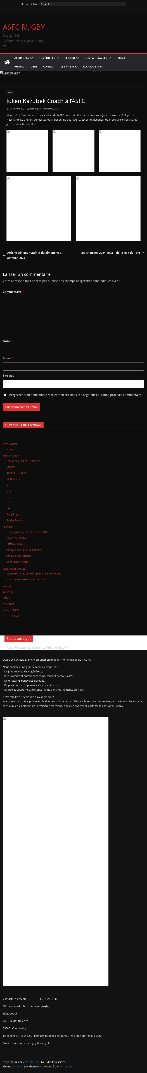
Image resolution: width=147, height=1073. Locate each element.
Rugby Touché (14, 520)
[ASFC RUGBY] (7, 62)
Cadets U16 (13, 478)
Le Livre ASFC (68, 66)
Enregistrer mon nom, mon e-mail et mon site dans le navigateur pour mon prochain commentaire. (75, 395)
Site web (8, 376)
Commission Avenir (18, 561)
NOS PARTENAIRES (95, 58)
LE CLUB (70, 58)
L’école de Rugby (16, 538)
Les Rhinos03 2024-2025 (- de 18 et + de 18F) (110, 253)
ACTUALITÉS (21, 58)
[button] (31, 57)
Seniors (10, 467)
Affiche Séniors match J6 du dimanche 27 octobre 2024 (35, 255)
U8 (8, 502)
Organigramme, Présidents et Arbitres (29, 532)
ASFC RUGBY (24, 27)
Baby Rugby (13, 514)
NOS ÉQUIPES (47, 58)
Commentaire (13, 292)
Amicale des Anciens (18, 555)
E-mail (8, 358)
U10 (8, 496)
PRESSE (121, 58)
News (10, 92)
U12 (8, 490)
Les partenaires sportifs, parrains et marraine (33, 573)
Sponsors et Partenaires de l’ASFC (26, 579)
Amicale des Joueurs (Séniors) (24, 549)
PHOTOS (19, 66)
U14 (8, 484)
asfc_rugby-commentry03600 (44, 108)
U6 (8, 508)
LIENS (33, 66)
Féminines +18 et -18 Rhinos (23, 461)
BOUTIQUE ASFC (93, 66)
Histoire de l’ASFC (16, 544)
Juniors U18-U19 (16, 472)
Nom (7, 341)
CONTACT (49, 66)
